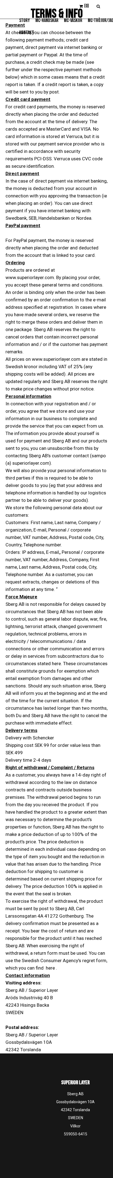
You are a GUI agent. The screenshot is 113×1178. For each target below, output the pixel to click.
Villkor (75, 1126)
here (50, 968)
